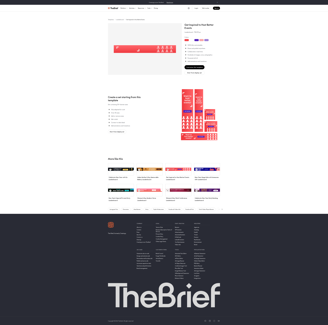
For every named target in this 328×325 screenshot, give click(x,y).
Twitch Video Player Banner (206, 209)
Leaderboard (120, 19)
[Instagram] (214, 321)
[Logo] (111, 225)
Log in (196, 8)
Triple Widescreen (158, 209)
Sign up (216, 8)
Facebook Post (189, 209)
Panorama (126, 209)
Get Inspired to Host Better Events (135, 19)
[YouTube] (218, 321)
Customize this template (194, 67)
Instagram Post (114, 209)
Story (146, 209)
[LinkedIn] (209, 321)
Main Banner (137, 209)
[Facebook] (205, 321)
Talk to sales (205, 8)
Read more (170, 2)
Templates (111, 19)
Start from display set (194, 73)
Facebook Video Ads (174, 209)
